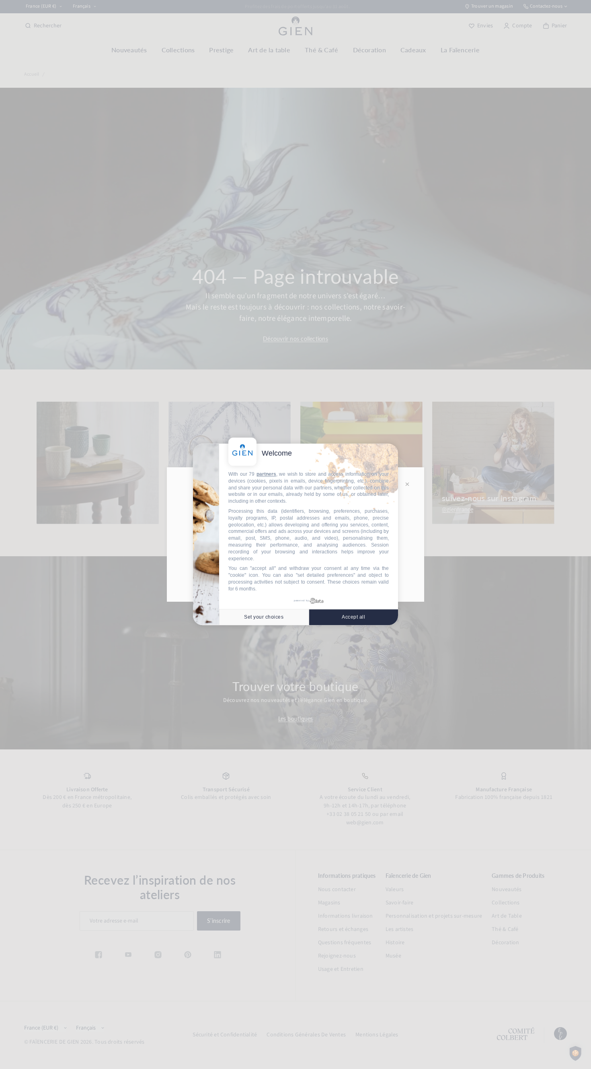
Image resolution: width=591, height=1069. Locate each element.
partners (266, 474)
